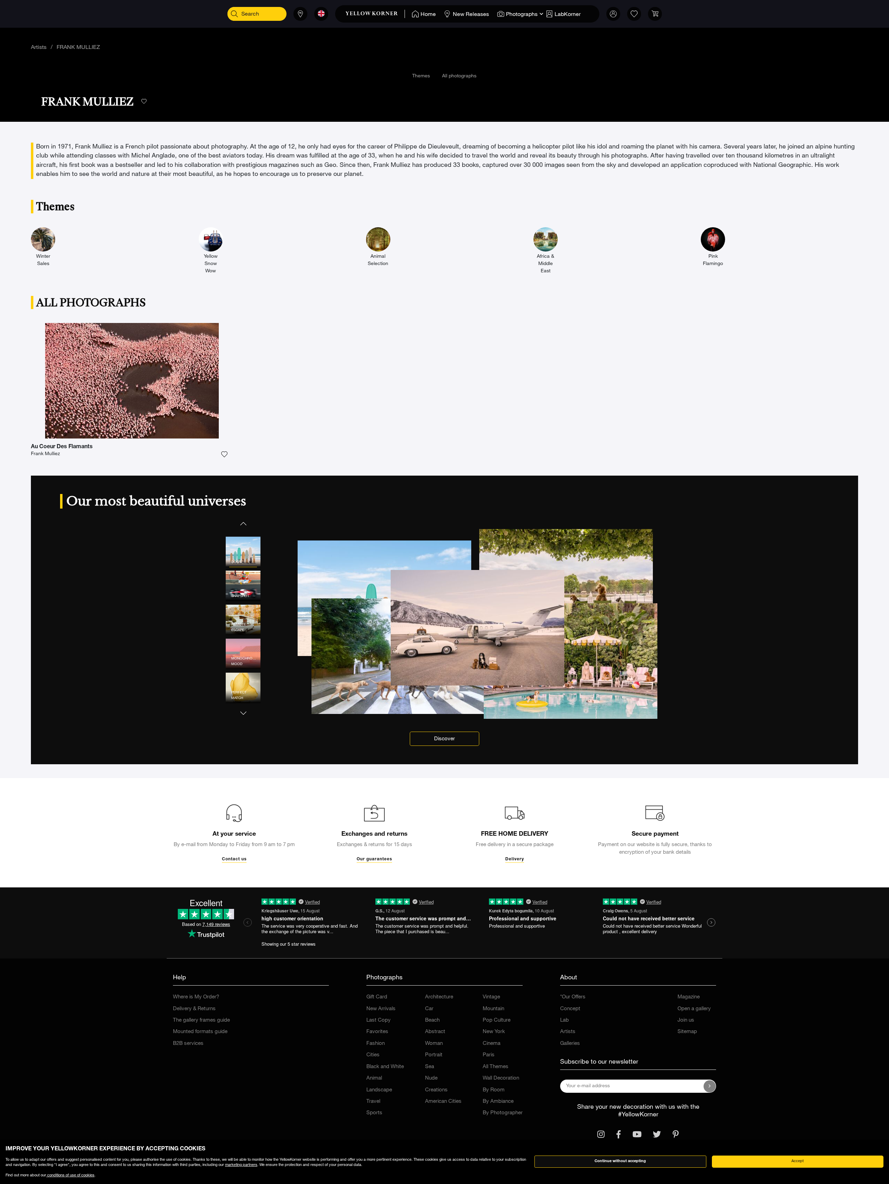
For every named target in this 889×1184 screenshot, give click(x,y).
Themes (421, 76)
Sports (374, 1113)
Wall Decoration (501, 1078)
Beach (432, 1020)
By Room (494, 1090)
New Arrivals (381, 1009)
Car (429, 1009)
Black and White (385, 1067)
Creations (436, 1090)
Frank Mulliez (45, 454)
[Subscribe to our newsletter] (710, 1086)
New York (494, 1031)
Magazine (689, 997)
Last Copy (378, 1020)
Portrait (433, 1055)
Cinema (491, 1043)
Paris (489, 1055)
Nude (431, 1078)
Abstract (435, 1031)
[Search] (234, 14)
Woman (434, 1043)
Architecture (439, 997)
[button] (243, 523)
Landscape (379, 1090)
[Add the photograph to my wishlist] (224, 454)
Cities (373, 1055)
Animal (374, 1078)
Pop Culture (496, 1020)
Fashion (375, 1043)
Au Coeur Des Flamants (62, 447)
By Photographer (503, 1113)
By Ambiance (498, 1101)
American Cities (443, 1101)
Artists (39, 48)
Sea (429, 1067)
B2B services (188, 1043)
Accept (797, 1161)
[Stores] (300, 14)
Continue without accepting (620, 1161)
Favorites (377, 1031)
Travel (373, 1101)
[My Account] (613, 14)
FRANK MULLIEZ (78, 48)
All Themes (495, 1067)
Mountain (493, 1009)
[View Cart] (655, 14)
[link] (375, 14)
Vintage (491, 997)
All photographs (459, 76)
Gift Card (376, 997)
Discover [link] (444, 739)
